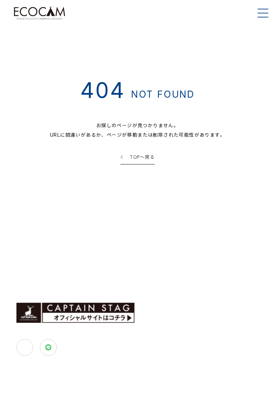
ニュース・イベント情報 (151, 285)
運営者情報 (103, 285)
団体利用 (191, 271)
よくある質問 (65, 285)
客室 (21, 272)
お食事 (44, 272)
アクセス (163, 272)
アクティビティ (79, 272)
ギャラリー (27, 285)
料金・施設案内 (125, 272)
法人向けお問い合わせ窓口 (215, 285)
